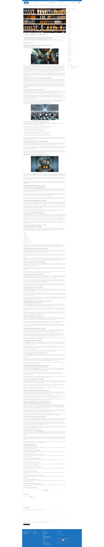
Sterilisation (69, 35)
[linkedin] (44, 490)
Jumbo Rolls (69, 45)
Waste (68, 36)
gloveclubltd (36, 35)
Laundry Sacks (69, 32)
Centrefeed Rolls (70, 40)
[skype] (47, 490)
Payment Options (25, 533)
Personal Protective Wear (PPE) (32, 5)
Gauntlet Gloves (70, 23)
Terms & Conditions (25, 532)
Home (24, 7)
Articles (62, 2)
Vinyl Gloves (69, 22)
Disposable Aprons (70, 49)
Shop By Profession (60, 5)
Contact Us (24, 534)
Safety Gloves (69, 27)
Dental (68, 56)
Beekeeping (69, 54)
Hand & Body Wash (70, 31)
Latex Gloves (70, 17)
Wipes (68, 37)
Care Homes (69, 55)
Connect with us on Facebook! (30, 487)
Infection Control (47, 5)
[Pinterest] (43, 490)
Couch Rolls (69, 41)
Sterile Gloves (70, 21)
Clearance (65, 5)
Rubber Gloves (70, 26)
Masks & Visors (70, 50)
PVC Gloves (29, 7)
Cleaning (69, 30)
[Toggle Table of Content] (31, 43)
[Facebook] (41, 490)
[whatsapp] (46, 490)
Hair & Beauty (69, 60)
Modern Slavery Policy (35, 532)
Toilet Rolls (69, 46)
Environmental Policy (35, 533)
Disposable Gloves (70, 16)
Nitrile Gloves (70, 18)
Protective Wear (70, 51)
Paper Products (41, 5)
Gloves (25, 5)
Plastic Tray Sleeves (74, 67)
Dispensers (53, 5)
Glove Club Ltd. (32, 37)
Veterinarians (69, 61)
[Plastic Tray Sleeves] (68, 68)
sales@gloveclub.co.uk (46, 542)
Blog (26, 7)
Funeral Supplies (70, 59)
